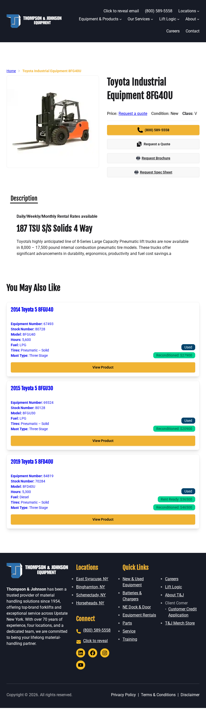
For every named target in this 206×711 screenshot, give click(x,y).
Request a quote (133, 113)
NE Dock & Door (137, 607)
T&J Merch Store (180, 623)
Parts (127, 623)
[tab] (24, 198)
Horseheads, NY (90, 603)
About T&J (174, 595)
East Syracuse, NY (92, 578)
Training (130, 639)
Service (129, 631)
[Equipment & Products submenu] (120, 19)
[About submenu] (198, 19)
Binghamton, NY (90, 587)
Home (11, 71)
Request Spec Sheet (156, 172)
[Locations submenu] (198, 11)
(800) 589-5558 (97, 630)
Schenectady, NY (91, 595)
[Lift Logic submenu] (178, 19)
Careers (171, 578)
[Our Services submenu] (152, 19)
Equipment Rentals (139, 615)
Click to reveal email (121, 11)
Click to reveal (95, 640)
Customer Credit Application (182, 612)
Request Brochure (156, 158)
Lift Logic (173, 587)
